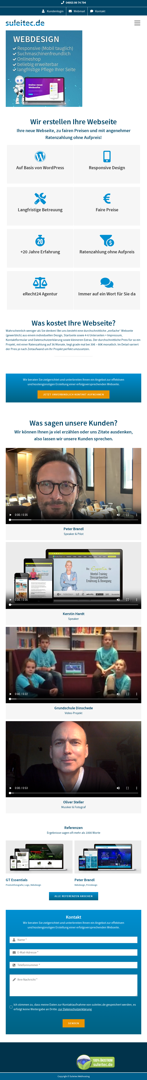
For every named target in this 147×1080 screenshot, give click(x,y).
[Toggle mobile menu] (137, 23)
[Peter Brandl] (107, 842)
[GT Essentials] (39, 842)
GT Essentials (17, 879)
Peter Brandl (84, 879)
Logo (26, 885)
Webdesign (35, 885)
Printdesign (91, 885)
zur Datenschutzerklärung (75, 1009)
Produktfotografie (15, 885)
